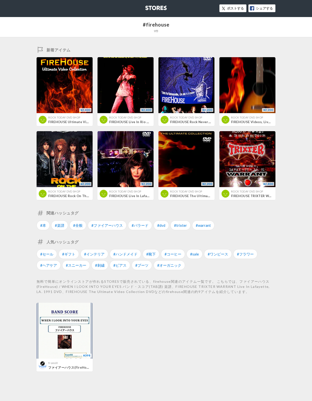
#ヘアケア (48, 265)
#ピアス (120, 265)
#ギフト (68, 254)
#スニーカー (76, 265)
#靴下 (151, 254)
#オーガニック (169, 265)
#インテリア (94, 254)
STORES (148, 6)
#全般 (78, 225)
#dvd (161, 225)
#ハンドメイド (125, 254)
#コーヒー (173, 254)
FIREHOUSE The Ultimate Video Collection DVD (209, 196)
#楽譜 (59, 225)
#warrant (203, 225)
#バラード (140, 225)
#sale (194, 254)
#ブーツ (141, 265)
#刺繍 (100, 265)
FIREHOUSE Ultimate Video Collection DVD (83, 122)
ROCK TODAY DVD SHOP (64, 117)
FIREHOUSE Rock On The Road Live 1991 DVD (85, 196)
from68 (53, 363)
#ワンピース (218, 254)
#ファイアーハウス (107, 225)
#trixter (180, 225)
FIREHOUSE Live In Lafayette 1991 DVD (141, 196)
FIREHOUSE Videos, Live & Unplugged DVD (266, 122)
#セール (46, 254)
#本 (43, 225)
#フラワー (245, 254)
